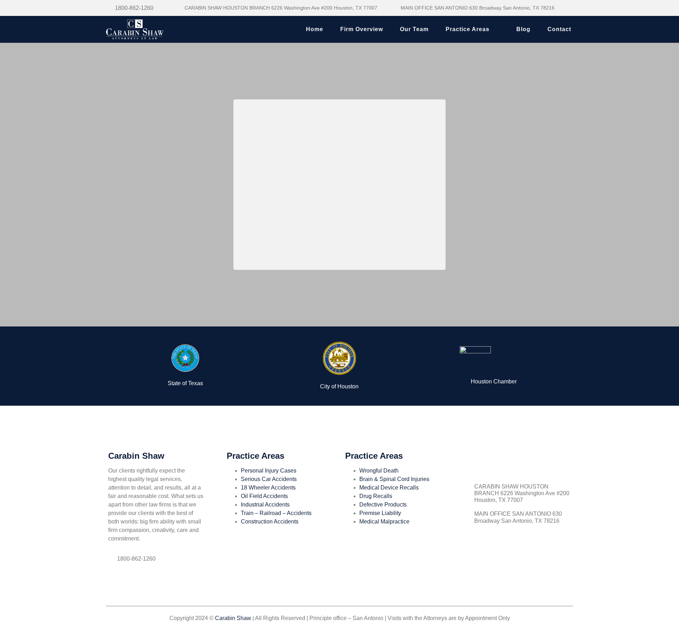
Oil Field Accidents (264, 496)
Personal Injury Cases (268, 471)
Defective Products (383, 505)
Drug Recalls (375, 496)
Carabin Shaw (233, 618)
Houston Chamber (494, 381)
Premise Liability (380, 513)
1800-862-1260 (134, 8)
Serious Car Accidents (269, 479)
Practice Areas (467, 29)
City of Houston (339, 386)
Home (314, 29)
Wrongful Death (379, 471)
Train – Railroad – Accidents (276, 513)
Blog (523, 29)
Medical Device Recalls (389, 488)
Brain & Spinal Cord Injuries (394, 479)
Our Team (414, 29)
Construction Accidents (269, 522)
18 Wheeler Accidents (268, 488)
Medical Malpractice (384, 522)
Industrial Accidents (265, 505)
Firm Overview (361, 29)
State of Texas (185, 383)
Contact (559, 29)
